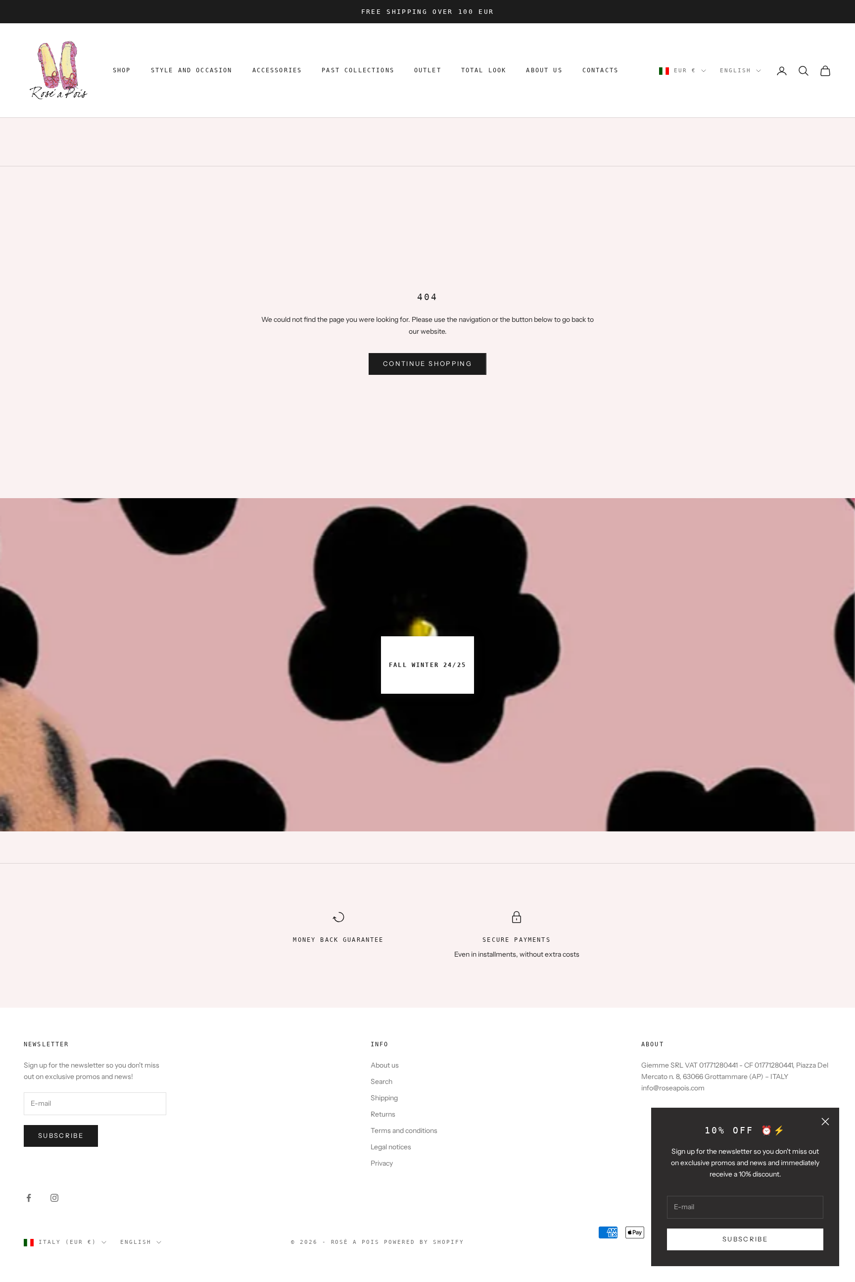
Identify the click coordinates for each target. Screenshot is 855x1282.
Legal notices (391, 1146)
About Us (544, 70)
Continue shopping (427, 363)
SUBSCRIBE (745, 1239)
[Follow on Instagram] (54, 1198)
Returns (383, 1114)
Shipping (384, 1097)
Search (381, 1081)
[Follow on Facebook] (29, 1198)
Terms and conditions (404, 1130)
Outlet (427, 70)
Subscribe (61, 1135)
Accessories (277, 70)
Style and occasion (192, 70)
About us (385, 1065)
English (735, 70)
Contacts (600, 70)
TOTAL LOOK (484, 70)
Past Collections (358, 70)
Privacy (382, 1163)
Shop (122, 70)
